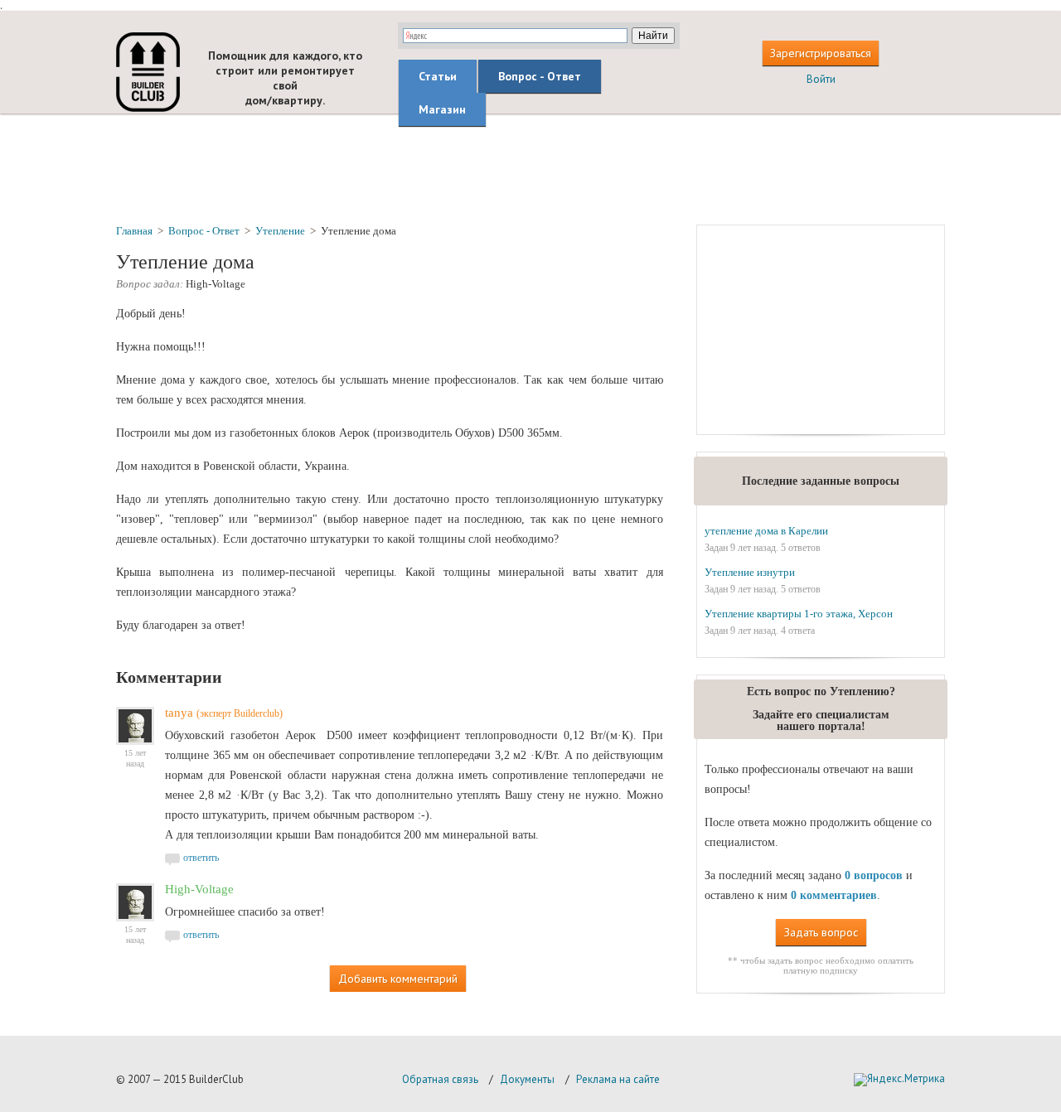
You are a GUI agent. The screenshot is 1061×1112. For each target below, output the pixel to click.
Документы (527, 1079)
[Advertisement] (530, 168)
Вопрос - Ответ (539, 76)
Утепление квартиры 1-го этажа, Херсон (799, 613)
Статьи (438, 76)
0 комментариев (834, 895)
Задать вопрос (821, 932)
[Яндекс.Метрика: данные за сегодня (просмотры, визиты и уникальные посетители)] (899, 1079)
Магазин (442, 109)
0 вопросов (874, 875)
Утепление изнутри (750, 572)
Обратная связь (440, 1079)
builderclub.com (148, 72)
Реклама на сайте (618, 1079)
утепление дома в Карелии (766, 531)
